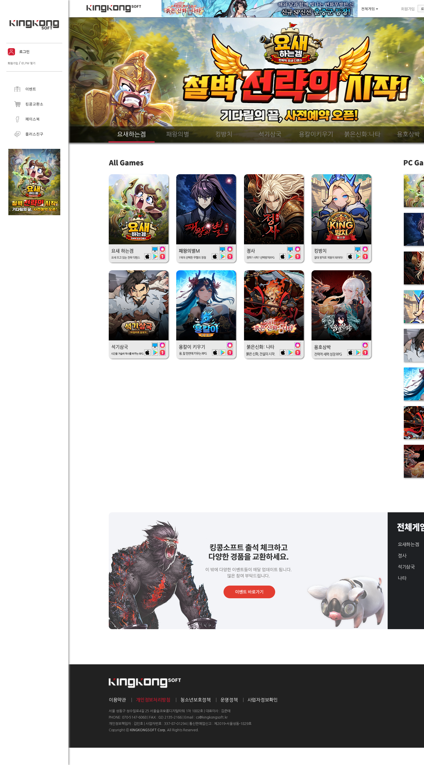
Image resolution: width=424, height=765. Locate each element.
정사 (402, 555)
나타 (402, 578)
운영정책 (229, 699)
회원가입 (408, 9)
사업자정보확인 (262, 699)
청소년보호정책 (195, 699)
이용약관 (117, 699)
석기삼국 (406, 567)
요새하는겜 (408, 544)
